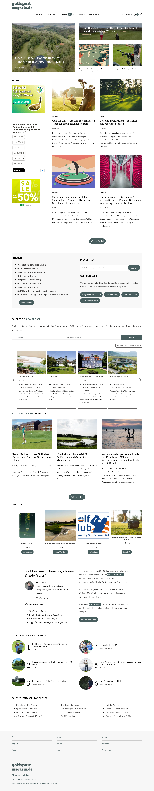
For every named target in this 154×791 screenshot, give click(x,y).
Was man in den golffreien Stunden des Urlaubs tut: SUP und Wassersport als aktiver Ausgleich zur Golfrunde (121, 459)
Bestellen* (126, 552)
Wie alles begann (94, 593)
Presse (14, 750)
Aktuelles (39, 14)
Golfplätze (74, 326)
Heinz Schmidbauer (38, 685)
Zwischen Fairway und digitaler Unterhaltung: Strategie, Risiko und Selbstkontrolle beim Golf (71, 200)
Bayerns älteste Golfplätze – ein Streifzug (50, 681)
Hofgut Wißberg (26, 376)
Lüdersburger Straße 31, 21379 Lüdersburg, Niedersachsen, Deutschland (92, 387)
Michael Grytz (19, 67)
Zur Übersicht (26, 303)
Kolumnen (52, 14)
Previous (14, 380)
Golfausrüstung (112, 294)
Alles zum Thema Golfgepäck (29, 716)
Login (59, 750)
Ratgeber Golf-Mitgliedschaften (32, 272)
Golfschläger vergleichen (38, 783)
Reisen (66, 14)
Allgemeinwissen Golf (91, 294)
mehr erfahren (121, 608)
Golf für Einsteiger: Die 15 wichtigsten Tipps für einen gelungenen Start (73, 122)
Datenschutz (106, 750)
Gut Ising (53, 376)
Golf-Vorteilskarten (90, 300)
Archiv (59, 744)
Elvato (49, 783)
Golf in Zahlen (112, 704)
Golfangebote (53, 326)
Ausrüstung (93, 14)
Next (140, 380)
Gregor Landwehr (42, 582)
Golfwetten (103, 116)
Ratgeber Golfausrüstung (29, 279)
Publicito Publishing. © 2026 (27, 779)
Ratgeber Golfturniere (27, 287)
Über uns (15, 737)
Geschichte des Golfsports (117, 708)
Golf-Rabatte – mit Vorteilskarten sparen (36, 290)
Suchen (134, 268)
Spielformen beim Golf (26, 708)
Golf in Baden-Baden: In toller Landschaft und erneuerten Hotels (40, 60)
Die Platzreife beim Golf (28, 268)
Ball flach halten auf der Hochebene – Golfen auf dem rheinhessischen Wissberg (110, 29)
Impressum (106, 744)
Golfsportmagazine (23, 783)
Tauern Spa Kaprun (119, 376)
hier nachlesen (94, 597)
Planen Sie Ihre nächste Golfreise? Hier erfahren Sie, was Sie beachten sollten (31, 457)
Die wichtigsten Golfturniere (73, 708)
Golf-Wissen (125, 14)
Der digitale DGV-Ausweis (28, 704)
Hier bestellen (27, 552)
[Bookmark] (19, 372)
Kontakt (105, 737)
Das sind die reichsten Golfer (118, 716)
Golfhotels (33, 326)
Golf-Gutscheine (130, 294)
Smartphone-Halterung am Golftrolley (126, 69)
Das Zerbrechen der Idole (111, 681)
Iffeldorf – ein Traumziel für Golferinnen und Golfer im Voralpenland (72, 457)
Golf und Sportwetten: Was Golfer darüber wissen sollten (118, 122)
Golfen (80, 14)
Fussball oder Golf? (108, 645)
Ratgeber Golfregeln (27, 275)
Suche (131, 337)
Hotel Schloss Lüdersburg (91, 376)
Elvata (55, 783)
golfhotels (18, 319)
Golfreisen (40, 413)
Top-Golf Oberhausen (70, 704)
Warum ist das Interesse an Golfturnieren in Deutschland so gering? (93, 70)
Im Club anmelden (88, 620)
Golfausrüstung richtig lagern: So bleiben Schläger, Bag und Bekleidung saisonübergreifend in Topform (121, 200)
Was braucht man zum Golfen (31, 264)
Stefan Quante (87, 35)
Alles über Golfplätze (70, 712)
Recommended (128, 345)
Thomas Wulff (104, 208)
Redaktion (55, 128)
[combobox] (39, 337)
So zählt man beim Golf (26, 712)
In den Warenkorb (60, 552)
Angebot (15, 744)
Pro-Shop (17, 504)
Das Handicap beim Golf (29, 283)
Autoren (60, 737)
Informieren (94, 552)
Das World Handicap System (118, 712)
